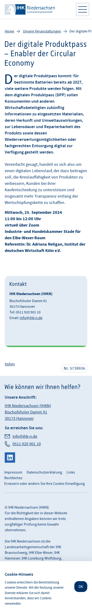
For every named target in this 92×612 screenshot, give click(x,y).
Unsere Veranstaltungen (42, 31)
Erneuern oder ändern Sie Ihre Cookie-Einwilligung (44, 483)
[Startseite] (38, 9)
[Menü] (82, 9)
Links (71, 472)
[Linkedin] (10, 457)
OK (81, 586)
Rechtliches (13, 478)
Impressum (13, 472)
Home (9, 31)
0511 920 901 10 (27, 444)
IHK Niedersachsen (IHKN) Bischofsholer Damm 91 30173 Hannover (28, 412)
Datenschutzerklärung (44, 472)
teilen (10, 364)
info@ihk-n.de (31, 318)
